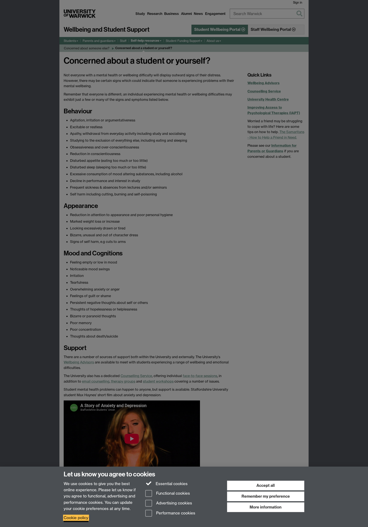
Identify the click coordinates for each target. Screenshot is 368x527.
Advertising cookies (173, 503)
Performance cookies (175, 513)
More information (266, 507)
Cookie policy (76, 517)
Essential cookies (171, 483)
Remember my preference (266, 496)
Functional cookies (172, 493)
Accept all (265, 485)
